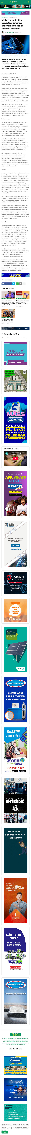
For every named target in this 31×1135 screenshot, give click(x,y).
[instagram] (20, 1049)
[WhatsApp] (17, 283)
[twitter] (14, 1049)
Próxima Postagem (24, 338)
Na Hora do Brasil (13, 17)
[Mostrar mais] (24, 283)
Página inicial (5, 17)
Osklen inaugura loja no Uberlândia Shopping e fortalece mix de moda (7, 321)
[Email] (20, 283)
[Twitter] (13, 283)
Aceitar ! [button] (5, 1132)
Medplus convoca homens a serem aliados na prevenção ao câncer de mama (22, 303)
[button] (2, 2)
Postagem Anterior (6, 338)
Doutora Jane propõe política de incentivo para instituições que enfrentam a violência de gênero (8, 303)
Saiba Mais (4, 1130)
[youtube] (17, 1049)
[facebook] (10, 1049)
